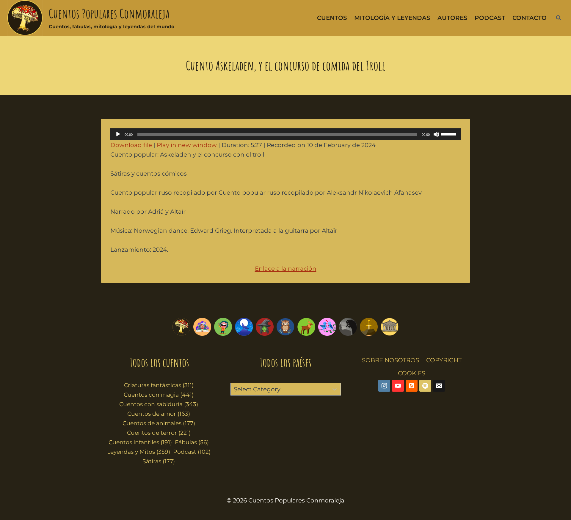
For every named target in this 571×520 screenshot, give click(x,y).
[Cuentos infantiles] (202, 327)
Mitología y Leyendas (392, 17)
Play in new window (187, 145)
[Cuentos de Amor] (327, 327)
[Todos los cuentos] (181, 327)
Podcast (490, 17)
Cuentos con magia (159, 394)
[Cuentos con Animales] (306, 327)
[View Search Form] (558, 17)
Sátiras (158, 461)
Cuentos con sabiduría (158, 404)
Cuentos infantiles (140, 442)
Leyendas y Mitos (138, 451)
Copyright (444, 360)
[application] (285, 134)
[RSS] (412, 386)
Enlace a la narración (285, 268)
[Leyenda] (369, 327)
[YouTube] (398, 386)
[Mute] (436, 134)
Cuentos (332, 17)
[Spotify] (425, 386)
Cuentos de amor (158, 413)
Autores (452, 17)
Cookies (411, 373)
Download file (131, 145)
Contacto (529, 17)
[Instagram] (384, 386)
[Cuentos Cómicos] (223, 327)
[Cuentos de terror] (348, 327)
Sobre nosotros (390, 360)
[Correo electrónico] (439, 386)
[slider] (449, 133)
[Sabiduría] (285, 327)
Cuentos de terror (159, 432)
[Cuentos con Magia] (265, 327)
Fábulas (192, 442)
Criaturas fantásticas (159, 385)
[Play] (118, 134)
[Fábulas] (244, 327)
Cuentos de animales (159, 423)
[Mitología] (390, 327)
